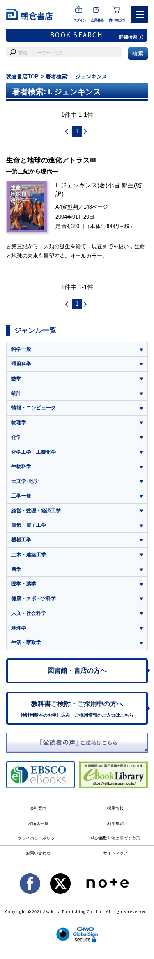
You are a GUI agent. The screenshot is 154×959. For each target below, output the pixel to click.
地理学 (18, 628)
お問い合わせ (38, 853)
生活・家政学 (26, 642)
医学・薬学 (23, 584)
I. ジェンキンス (76, 185)
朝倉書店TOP (22, 76)
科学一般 (21, 349)
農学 (16, 569)
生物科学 (21, 466)
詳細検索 (128, 36)
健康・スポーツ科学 (33, 598)
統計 (16, 393)
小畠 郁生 (121, 185)
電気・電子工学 (28, 525)
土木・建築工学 (28, 554)
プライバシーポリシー (38, 838)
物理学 (18, 422)
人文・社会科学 (28, 613)
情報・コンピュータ (33, 408)
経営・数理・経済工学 (36, 511)
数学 (16, 378)
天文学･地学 (25, 481)
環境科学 (21, 364)
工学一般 (21, 496)
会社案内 (38, 808)
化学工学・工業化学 (33, 452)
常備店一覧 (38, 823)
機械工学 (21, 540)
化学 (16, 437)
